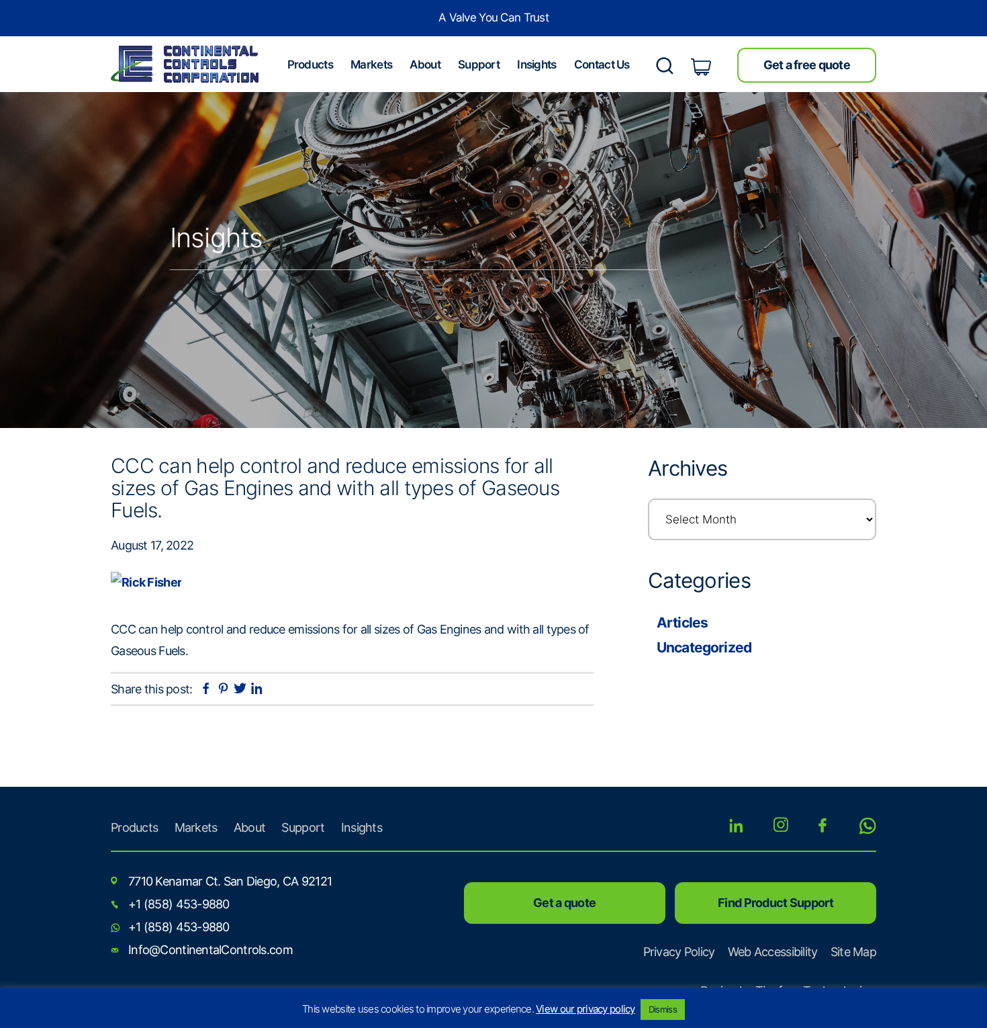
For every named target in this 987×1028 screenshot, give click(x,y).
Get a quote (564, 903)
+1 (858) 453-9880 (179, 904)
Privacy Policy (679, 952)
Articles (682, 622)
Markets (196, 827)
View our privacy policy (585, 1008)
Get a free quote (806, 65)
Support (302, 827)
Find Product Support (775, 903)
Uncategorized (704, 647)
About (249, 827)
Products (134, 827)
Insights (361, 827)
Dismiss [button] (663, 1009)
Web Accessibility (773, 952)
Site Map (853, 952)
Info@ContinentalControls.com (210, 950)
